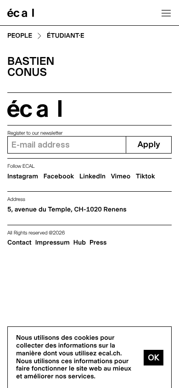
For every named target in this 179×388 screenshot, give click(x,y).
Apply (149, 144)
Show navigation (166, 13)
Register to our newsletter (34, 133)
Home (20, 13)
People (19, 36)
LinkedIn (92, 176)
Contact (19, 242)
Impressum (52, 242)
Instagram (22, 176)
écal (34, 108)
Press (98, 242)
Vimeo (121, 176)
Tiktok (145, 176)
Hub (79, 242)
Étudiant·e (65, 36)
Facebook (59, 176)
